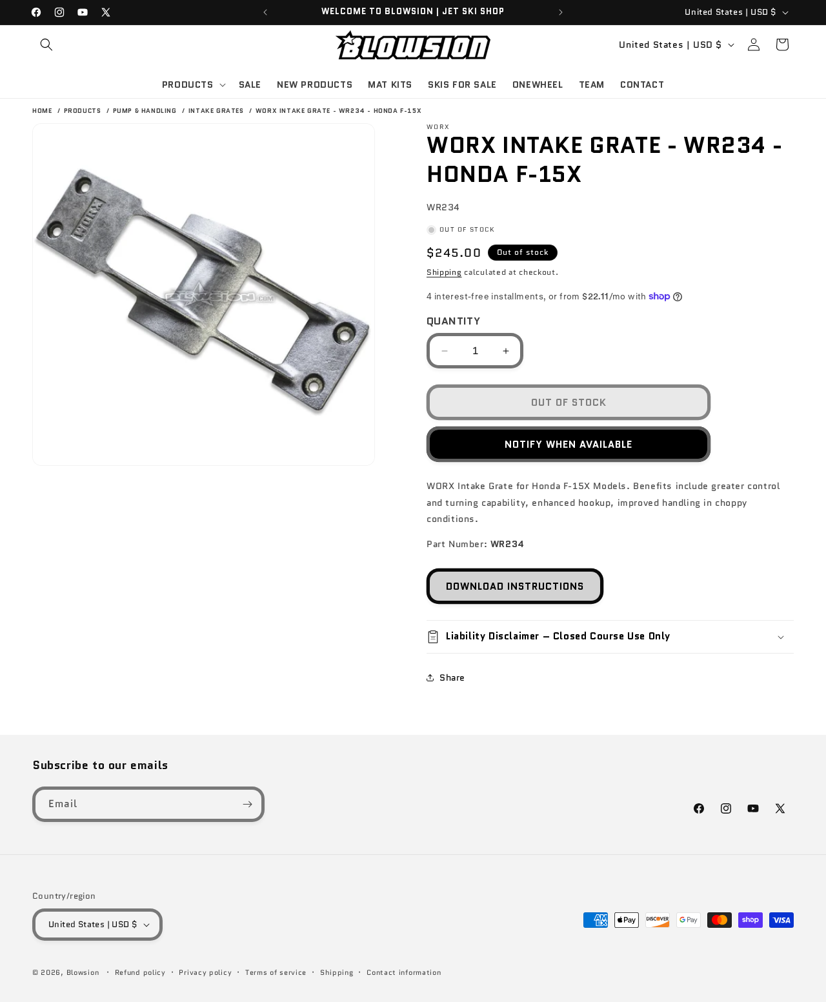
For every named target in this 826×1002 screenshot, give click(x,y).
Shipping (444, 271)
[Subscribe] (247, 804)
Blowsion (82, 972)
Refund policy (140, 972)
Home (42, 110)
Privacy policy (205, 972)
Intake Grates (217, 110)
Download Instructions (515, 586)
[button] (46, 44)
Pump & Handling (146, 110)
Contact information (404, 972)
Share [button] (452, 677)
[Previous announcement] (265, 12)
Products (83, 110)
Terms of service (276, 972)
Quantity (453, 321)
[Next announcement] (561, 12)
